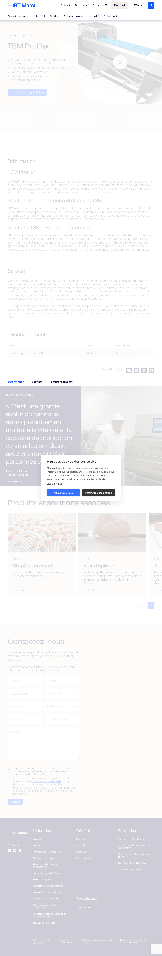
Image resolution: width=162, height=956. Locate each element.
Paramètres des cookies (98, 492)
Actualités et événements (103, 16)
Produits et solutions (19, 16)
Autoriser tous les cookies (63, 493)
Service (54, 16)
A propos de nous (74, 16)
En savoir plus (54, 483)
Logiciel (40, 16)
